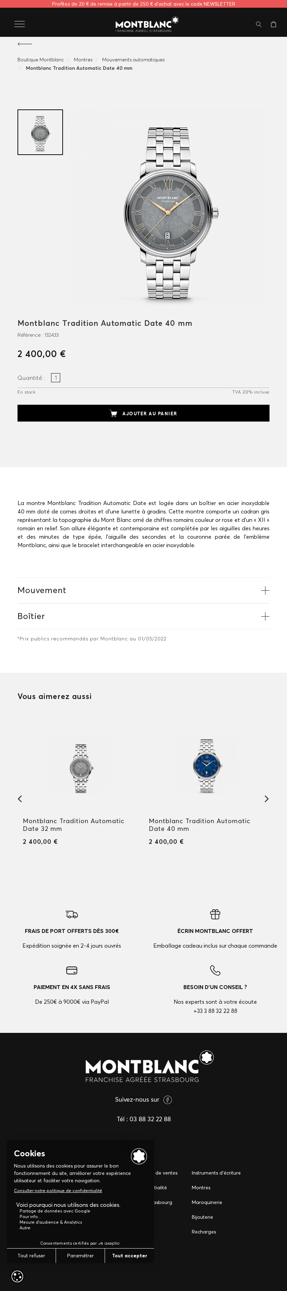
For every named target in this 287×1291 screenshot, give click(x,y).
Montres (201, 1187)
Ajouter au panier (149, 413)
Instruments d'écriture (216, 1173)
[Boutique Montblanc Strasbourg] (143, 24)
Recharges (204, 1232)
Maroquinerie (207, 1202)
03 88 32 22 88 (150, 1119)
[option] (40, 132)
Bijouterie (202, 1217)
